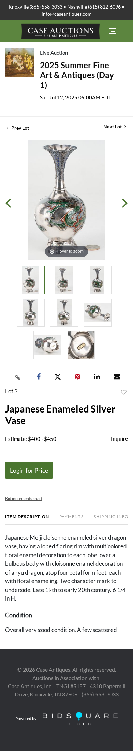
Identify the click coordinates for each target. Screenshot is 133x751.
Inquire (119, 438)
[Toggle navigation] (112, 31)
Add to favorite (124, 392)
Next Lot (113, 126)
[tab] (27, 519)
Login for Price (29, 470)
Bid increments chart (23, 498)
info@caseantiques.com (67, 14)
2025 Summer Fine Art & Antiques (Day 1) (77, 75)
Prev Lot (19, 128)
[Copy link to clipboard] (18, 377)
